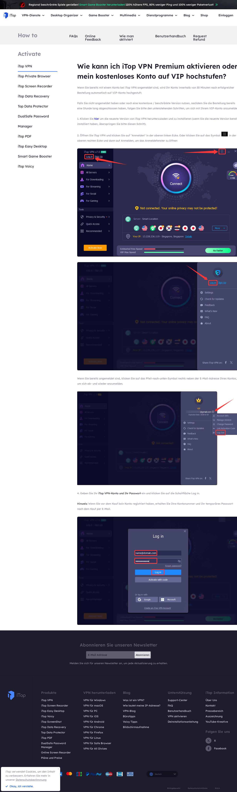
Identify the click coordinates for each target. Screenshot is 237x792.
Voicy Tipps (130, 721)
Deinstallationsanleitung (183, 721)
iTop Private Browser (34, 76)
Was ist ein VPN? (133, 700)
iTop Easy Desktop (32, 146)
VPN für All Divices (95, 748)
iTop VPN (25, 66)
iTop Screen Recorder (35, 86)
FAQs (73, 36)
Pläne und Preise (51, 758)
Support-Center (177, 700)
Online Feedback (93, 38)
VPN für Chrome (93, 727)
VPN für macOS (93, 705)
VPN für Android (93, 721)
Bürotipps (129, 716)
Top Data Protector (33, 106)
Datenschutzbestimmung (31, 779)
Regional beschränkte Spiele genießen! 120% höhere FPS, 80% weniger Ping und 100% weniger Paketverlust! (121, 4)
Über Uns (211, 700)
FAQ (170, 705)
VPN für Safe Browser (97, 743)
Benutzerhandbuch (170, 36)
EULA (217, 788)
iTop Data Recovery (33, 96)
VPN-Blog (129, 711)
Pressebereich (214, 711)
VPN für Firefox (93, 732)
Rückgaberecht (173, 788)
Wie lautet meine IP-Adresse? (141, 705)
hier (96, 118)
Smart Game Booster (35, 156)
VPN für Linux (92, 737)
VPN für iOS (91, 716)
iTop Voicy (26, 166)
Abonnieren (142, 654)
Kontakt (210, 705)
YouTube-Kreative (217, 721)
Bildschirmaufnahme (136, 727)
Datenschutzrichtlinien (198, 788)
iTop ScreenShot (51, 721)
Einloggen (225, 15)
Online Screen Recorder (56, 752)
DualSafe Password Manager (53, 745)
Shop (204, 15)
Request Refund (200, 38)
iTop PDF (24, 136)
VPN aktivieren (177, 716)
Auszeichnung (214, 716)
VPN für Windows (94, 700)
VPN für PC (90, 711)
